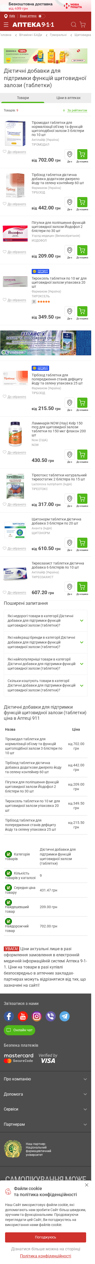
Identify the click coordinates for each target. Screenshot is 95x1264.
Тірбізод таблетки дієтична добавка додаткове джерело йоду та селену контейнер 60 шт (58, 179)
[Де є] (70, 154)
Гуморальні (58, 35)
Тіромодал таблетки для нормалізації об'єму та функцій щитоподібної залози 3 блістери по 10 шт (58, 129)
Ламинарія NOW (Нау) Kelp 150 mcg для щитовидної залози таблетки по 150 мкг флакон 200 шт (59, 429)
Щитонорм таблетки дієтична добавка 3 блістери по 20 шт (56, 521)
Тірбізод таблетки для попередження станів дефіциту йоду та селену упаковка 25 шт (57, 379)
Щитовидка (82, 35)
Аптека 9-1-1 (33, 24)
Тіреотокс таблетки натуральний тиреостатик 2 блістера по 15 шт (59, 477)
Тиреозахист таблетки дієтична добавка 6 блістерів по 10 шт (58, 565)
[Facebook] (9, 1016)
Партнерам (14, 1124)
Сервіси (11, 1109)
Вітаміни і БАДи (30, 35)
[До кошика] (82, 154)
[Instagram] (37, 1016)
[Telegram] (65, 1016)
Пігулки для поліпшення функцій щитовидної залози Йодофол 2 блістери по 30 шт (58, 227)
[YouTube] (23, 1016)
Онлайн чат (23, 1030)
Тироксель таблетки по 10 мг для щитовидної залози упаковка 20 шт (59, 282)
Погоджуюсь (86, 1184)
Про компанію (17, 1079)
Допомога (13, 1094)
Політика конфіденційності (45, 1256)
